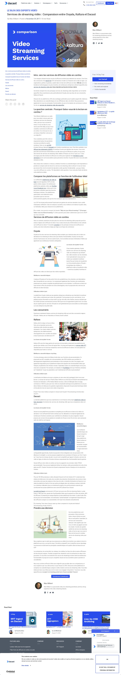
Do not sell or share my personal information (107, 668)
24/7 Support (60, 647)
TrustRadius (66, 368)
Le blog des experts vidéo (22, 10)
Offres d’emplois (80, 650)
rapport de (48, 81)
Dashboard (100, 3)
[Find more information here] (105, 651)
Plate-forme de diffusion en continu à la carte (22, 650)
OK (107, 659)
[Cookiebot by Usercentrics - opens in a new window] (10, 672)
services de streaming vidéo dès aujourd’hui (52, 105)
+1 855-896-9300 (90, 5)
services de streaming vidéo (41, 87)
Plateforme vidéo (26, 3)
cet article (56, 225)
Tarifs (55, 3)
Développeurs (47, 3)
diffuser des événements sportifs (43, 149)
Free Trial (110, 3)
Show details (25, 665)
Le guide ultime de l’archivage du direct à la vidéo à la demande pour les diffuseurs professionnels (106, 122)
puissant (51, 147)
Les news (78, 647)
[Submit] (84, 2)
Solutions (36, 3)
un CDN (49, 145)
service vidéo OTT (81, 345)
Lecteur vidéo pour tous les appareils (20, 647)
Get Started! (103, 79)
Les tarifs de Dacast (39, 491)
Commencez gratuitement (60, 576)
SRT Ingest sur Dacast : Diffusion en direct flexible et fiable (105, 102)
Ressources (63, 3)
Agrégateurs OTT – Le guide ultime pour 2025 (105, 112)
